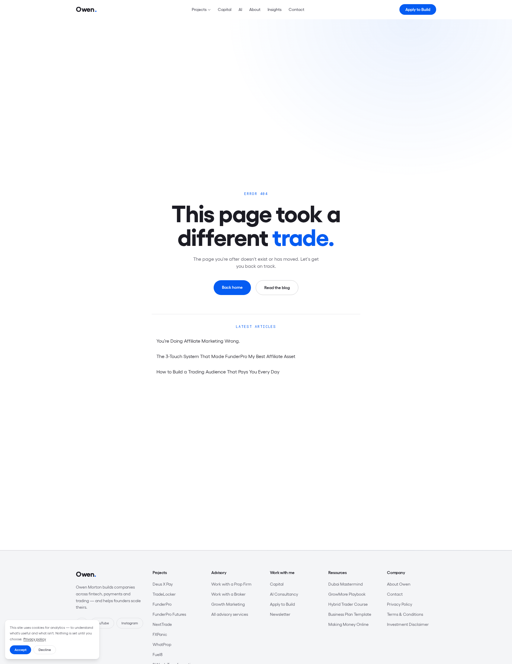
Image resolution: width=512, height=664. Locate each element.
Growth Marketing (228, 604)
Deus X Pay (163, 584)
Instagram (129, 623)
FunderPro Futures (169, 614)
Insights (274, 9)
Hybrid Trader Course (348, 604)
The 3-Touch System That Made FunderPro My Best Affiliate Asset (225, 356)
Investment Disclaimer (408, 624)
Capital (224, 9)
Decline (45, 650)
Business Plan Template (349, 614)
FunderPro (162, 604)
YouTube (102, 623)
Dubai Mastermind (345, 584)
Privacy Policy (399, 604)
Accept (20, 650)
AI (240, 9)
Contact (296, 9)
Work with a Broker (228, 594)
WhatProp (162, 644)
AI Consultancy (284, 594)
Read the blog (277, 287)
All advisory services (229, 614)
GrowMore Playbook (347, 594)
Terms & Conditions (405, 614)
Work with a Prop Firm (231, 584)
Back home (232, 287)
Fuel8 (157, 654)
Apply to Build (417, 9)
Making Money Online (348, 624)
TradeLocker (164, 594)
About (254, 9)
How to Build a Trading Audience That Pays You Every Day (217, 371)
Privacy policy (34, 639)
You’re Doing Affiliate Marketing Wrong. (198, 341)
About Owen (398, 584)
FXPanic (160, 634)
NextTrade (162, 624)
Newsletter (280, 614)
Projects (199, 9)
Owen (86, 574)
